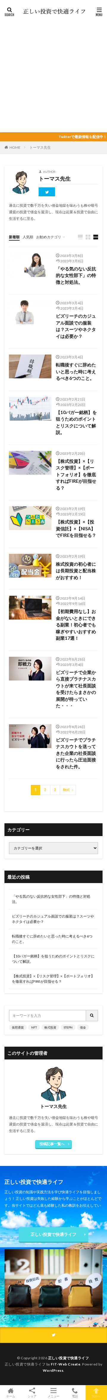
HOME (15, 147)
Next (66, 790)
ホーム (10, 1396)
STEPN (68, 1027)
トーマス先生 (40, 147)
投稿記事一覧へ (52, 1144)
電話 (75, 1396)
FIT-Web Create (65, 1364)
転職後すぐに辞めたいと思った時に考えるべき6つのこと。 (76, 371)
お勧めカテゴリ (48, 237)
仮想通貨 (18, 1027)
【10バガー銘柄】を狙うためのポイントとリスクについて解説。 (76, 422)
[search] (92, 1015)
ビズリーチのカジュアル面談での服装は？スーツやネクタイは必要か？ (76, 326)
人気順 (28, 237)
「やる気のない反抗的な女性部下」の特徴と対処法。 (76, 275)
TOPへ (96, 1396)
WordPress (53, 1370)
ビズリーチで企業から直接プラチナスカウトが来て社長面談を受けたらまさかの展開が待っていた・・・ (76, 689)
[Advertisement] (53, 72)
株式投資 (50, 1027)
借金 (83, 1027)
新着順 (14, 237)
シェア (32, 1396)
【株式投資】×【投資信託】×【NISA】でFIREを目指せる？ (76, 528)
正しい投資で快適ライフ (53, 1234)
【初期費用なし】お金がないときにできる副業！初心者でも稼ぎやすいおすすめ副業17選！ (76, 625)
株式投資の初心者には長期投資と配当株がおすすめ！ (76, 570)
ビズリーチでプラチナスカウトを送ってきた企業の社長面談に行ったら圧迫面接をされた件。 (76, 753)
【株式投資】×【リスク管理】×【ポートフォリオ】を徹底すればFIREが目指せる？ (76, 474)
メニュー (53, 1396)
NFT (34, 1027)
